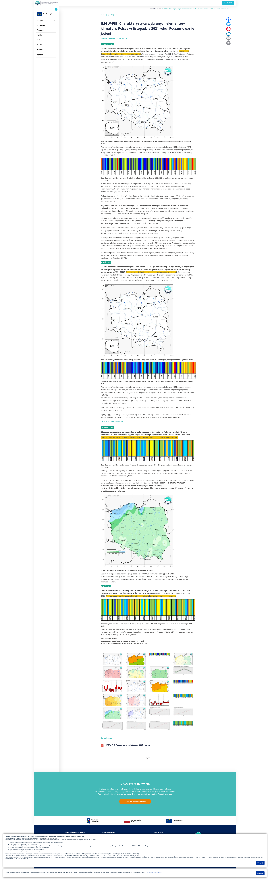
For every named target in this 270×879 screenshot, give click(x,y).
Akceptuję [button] (260, 863)
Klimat (39, 40)
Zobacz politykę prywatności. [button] (154, 872)
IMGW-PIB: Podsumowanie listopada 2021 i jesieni (128, 745)
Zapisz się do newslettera (135, 801)
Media (39, 45)
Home (151, 9)
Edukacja (41, 25)
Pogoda (40, 30)
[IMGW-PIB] (50, 3)
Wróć (148, 758)
